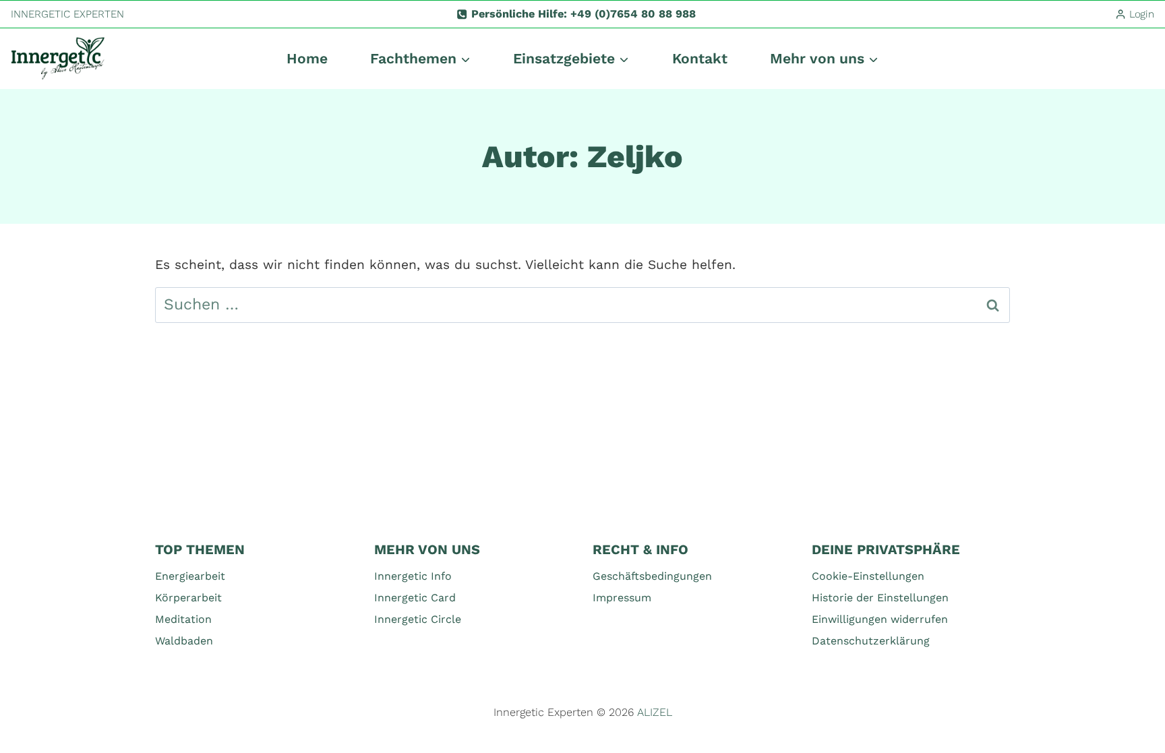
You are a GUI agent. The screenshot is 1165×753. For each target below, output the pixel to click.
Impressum (622, 597)
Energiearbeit (190, 576)
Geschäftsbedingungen (652, 576)
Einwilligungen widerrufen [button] (880, 619)
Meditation (183, 619)
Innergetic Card (415, 597)
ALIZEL (654, 712)
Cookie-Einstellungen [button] (868, 576)
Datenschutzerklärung (871, 640)
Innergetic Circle (417, 619)
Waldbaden (184, 640)
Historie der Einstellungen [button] (880, 597)
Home (307, 58)
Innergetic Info (413, 576)
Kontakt (699, 58)
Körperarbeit (188, 597)
